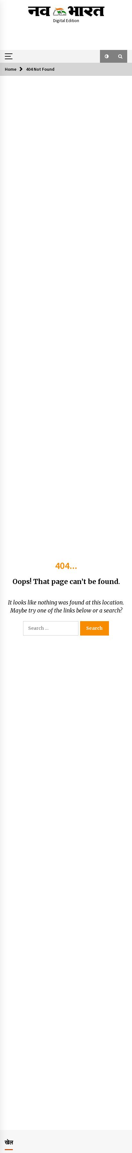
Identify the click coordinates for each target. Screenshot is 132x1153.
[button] (106, 56)
